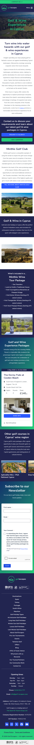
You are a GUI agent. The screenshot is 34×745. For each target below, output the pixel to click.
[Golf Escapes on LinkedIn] (7, 724)
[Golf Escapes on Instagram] (11, 724)
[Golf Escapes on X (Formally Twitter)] (16, 724)
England (9, 384)
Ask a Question (17, 140)
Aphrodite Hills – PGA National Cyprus (10, 476)
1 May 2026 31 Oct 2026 (17, 370)
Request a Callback (17, 135)
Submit (7, 566)
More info (17, 416)
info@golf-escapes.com (19, 694)
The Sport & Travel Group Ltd (17, 711)
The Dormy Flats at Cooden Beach (14, 376)
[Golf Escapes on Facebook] (21, 724)
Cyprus (21, 108)
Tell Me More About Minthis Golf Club (17, 186)
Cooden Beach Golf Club (13, 387)
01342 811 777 (19, 690)
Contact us (16, 2)
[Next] (31, 253)
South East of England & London (16, 382)
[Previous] (3, 253)
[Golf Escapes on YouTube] (27, 724)
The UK (14, 384)
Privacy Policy (24, 549)
